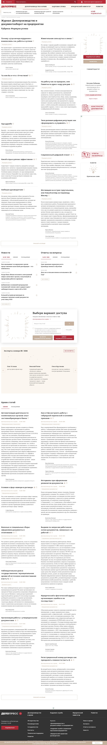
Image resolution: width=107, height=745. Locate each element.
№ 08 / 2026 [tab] (6, 257)
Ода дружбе (6, 124)
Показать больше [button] (39, 243)
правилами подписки (55, 328)
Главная (3, 17)
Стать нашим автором (93, 95)
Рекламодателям (33, 724)
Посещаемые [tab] (25, 257)
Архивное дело (6, 584)
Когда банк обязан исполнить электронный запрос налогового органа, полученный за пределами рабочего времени (16, 277)
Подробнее (54, 743)
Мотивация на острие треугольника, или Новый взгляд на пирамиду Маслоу (57, 193)
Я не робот (69, 329)
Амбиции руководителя (12, 190)
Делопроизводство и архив (36, 6)
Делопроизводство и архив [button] (41, 319)
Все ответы (45, 279)
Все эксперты (69, 351)
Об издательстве (33, 720)
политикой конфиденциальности (52, 333)
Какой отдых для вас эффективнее (17, 159)
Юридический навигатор (81, 6)
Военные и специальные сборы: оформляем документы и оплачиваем (15, 530)
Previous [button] (14, 12)
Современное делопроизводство (12, 538)
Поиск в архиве (88, 720)
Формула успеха (7, 44)
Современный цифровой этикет (55, 155)
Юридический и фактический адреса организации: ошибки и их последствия (57, 598)
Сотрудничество (33, 727)
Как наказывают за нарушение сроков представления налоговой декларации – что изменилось (17, 266)
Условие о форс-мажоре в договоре (17, 487)
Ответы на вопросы (89, 727)
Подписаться (9, 728)
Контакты (31, 730)
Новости (85, 730)
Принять (97, 743)
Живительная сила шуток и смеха (56, 38)
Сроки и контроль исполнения (39, 12)
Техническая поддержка (35, 733)
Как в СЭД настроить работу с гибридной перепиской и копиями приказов (56, 415)
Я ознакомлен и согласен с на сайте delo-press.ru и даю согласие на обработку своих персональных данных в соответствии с (48, 331)
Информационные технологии (11, 424)
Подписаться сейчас (93, 57)
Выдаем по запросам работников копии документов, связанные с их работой (57, 530)
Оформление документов (9, 493)
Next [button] (71, 12)
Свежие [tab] (15, 257)
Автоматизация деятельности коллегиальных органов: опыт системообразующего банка (15, 415)
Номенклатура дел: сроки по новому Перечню (24, 12)
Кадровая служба (59, 6)
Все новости (6, 304)
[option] (24, 12)
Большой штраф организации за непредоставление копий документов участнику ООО (15, 297)
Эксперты (86, 724)
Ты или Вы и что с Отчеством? (14, 75)
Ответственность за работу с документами (61, 12)
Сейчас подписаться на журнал (64, 337)
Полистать (93, 61)
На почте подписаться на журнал (42, 337)
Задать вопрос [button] (93, 98)
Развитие (99, 6)
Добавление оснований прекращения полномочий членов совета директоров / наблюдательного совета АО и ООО (15, 287)
